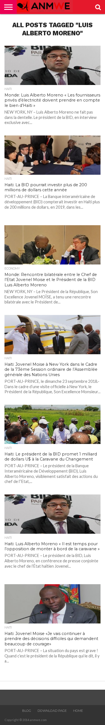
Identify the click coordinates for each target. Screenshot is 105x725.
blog (26, 711)
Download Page (52, 711)
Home (78, 711)
